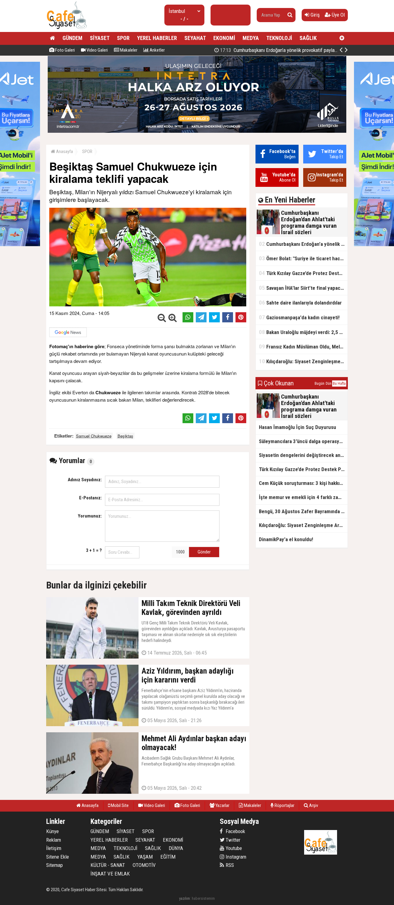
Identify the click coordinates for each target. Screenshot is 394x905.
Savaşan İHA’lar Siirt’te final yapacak (302, 287)
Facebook (234, 831)
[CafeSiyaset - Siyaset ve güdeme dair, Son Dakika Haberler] (66, 29)
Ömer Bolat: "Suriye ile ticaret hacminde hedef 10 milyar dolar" (303, 258)
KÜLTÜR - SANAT (107, 865)
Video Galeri (97, 50)
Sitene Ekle (57, 857)
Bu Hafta (339, 383)
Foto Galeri (64, 50)
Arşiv (313, 805)
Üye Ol (338, 15)
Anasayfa (64, 151)
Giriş (314, 15)
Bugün (319, 383)
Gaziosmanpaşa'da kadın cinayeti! (299, 317)
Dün (329, 383)
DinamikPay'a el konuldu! (286, 539)
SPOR (123, 38)
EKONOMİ (224, 38)
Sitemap (54, 865)
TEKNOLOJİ (279, 38)
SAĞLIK (308, 38)
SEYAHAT (195, 38)
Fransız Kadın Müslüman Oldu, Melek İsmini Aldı (303, 346)
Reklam (53, 840)
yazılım (184, 898)
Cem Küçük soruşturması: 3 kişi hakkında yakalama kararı (303, 483)
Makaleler (128, 50)
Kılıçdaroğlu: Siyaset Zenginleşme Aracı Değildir (303, 361)
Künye (52, 831)
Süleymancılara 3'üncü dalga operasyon (302, 441)
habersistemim (203, 898)
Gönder (204, 552)
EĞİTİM (167, 857)
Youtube (233, 848)
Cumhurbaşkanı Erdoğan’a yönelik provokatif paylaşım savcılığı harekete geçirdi (306, 50)
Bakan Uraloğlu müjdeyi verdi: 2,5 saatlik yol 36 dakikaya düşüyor (303, 332)
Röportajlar (284, 805)
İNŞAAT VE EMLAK (110, 874)
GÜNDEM (72, 38)
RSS (229, 865)
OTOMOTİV (144, 865)
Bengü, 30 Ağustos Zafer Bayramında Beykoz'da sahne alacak (303, 511)
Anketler (157, 50)
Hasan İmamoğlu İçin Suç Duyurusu (297, 427)
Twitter (232, 840)
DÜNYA (176, 848)
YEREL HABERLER (157, 38)
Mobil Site (119, 805)
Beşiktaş (125, 436)
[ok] (289, 15)
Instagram (235, 857)
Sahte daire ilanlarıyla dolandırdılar (300, 302)
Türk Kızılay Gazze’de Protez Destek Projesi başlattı (303, 273)
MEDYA (251, 38)
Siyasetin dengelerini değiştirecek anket (303, 455)
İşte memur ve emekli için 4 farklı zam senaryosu (303, 497)
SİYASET (100, 38)
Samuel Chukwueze (93, 436)
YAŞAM (145, 857)
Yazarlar (222, 805)
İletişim (53, 848)
